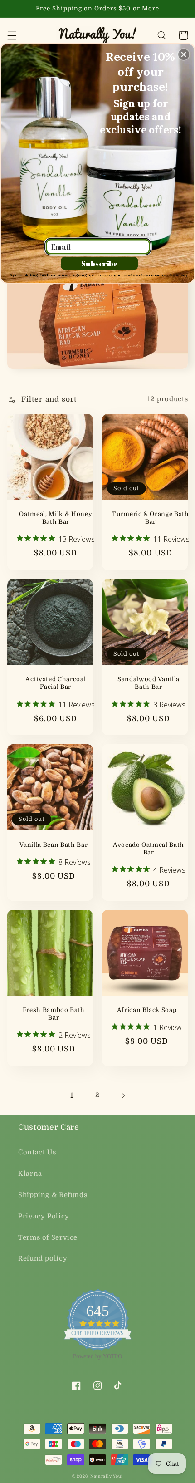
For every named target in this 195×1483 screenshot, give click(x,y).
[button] (183, 54)
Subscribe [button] (99, 263)
